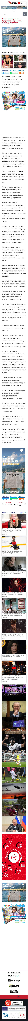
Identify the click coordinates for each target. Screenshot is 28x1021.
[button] (14, 10)
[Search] (25, 14)
